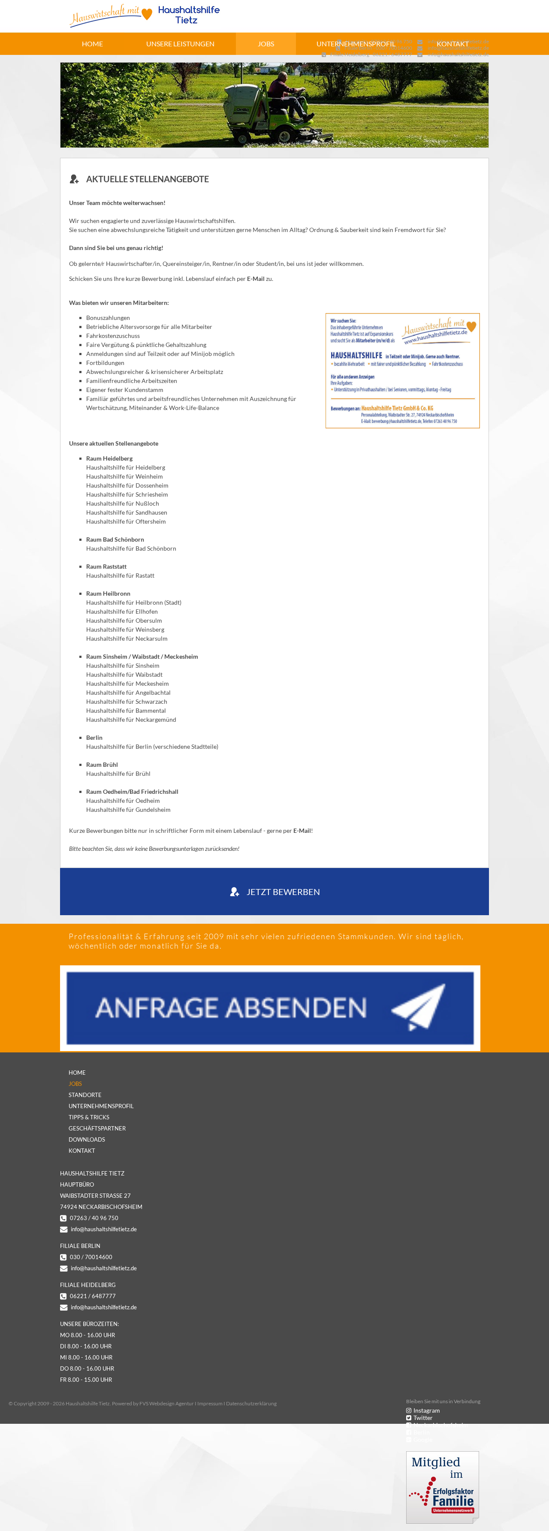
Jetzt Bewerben (283, 891)
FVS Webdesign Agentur (166, 1403)
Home (92, 43)
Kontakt (453, 43)
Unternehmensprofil (356, 43)
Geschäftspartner (97, 1128)
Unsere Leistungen (180, 43)
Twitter (423, 1417)
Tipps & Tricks (89, 1117)
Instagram (426, 1410)
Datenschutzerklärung (251, 1403)
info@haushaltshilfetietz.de (104, 1229)
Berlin (421, 1432)
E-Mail (256, 278)
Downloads (87, 1139)
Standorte (85, 1094)
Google (422, 1439)
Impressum (210, 1403)
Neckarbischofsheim (440, 1425)
